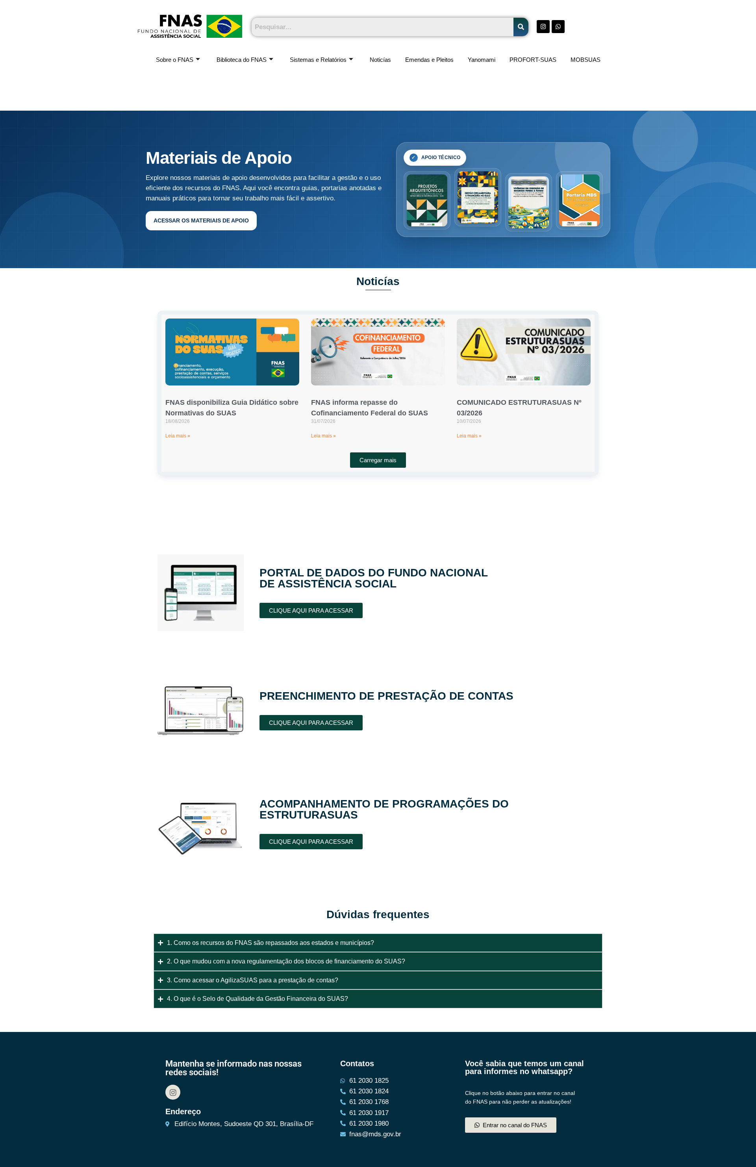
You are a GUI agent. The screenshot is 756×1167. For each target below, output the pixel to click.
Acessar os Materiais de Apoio (201, 220)
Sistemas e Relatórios (318, 59)
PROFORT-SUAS (533, 59)
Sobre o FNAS (174, 59)
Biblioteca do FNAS (242, 59)
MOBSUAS (585, 59)
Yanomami (481, 59)
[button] (378, 460)
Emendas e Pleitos (429, 59)
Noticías (380, 59)
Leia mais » (177, 436)
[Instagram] (172, 1092)
